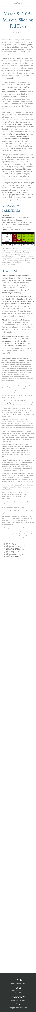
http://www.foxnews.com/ (14, 553)
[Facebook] (16, 1004)
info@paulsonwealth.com (18, 1008)
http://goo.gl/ (10, 543)
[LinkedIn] (19, 1004)
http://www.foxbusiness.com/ (15, 545)
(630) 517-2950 (21, 983)
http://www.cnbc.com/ (13, 546)
